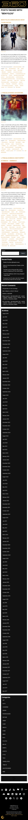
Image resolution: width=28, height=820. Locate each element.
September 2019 (6, 596)
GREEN (4, 720)
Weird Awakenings (19, 244)
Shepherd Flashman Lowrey (12, 235)
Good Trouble (21, 222)
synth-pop (4, 240)
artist (15, 70)
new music (10, 80)
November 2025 (6, 344)
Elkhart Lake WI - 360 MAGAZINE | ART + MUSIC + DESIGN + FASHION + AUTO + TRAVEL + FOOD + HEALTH (13, 297)
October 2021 (6, 510)
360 (6, 68)
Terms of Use (17, 814)
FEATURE (5, 717)
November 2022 (6, 466)
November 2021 (6, 507)
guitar (12, 144)
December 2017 (6, 667)
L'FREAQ (3, 145)
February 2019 (6, 619)
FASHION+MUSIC (7, 713)
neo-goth (18, 227)
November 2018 (6, 630)
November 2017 (6, 670)
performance (9, 230)
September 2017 (6, 677)
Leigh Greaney (13, 145)
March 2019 (5, 616)
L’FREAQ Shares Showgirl (12, 93)
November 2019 (6, 589)
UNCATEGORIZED (17, 66)
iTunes (10, 75)
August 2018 (5, 640)
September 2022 (6, 473)
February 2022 (6, 497)
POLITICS (5, 741)
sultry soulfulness (20, 239)
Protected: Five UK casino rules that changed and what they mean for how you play (13, 278)
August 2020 (5, 558)
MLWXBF (10, 293)
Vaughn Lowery (9, 150)
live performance (20, 78)
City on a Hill (12, 218)
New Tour (16, 80)
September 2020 (6, 555)
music (6, 227)
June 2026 (5, 320)
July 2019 (5, 602)
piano (3, 83)
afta (18, 68)
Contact (15, 815)
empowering (9, 220)
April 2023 (5, 449)
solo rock (21, 83)
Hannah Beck (19, 144)
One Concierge (13, 288)
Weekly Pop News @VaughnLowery (11, 262)
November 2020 (6, 548)
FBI (10, 222)
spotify (16, 85)
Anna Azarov (5, 142)
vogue (12, 244)
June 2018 (5, 647)
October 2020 (6, 551)
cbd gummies (5, 288)
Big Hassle (18, 142)
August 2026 (5, 313)
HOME (4, 730)
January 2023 (6, 459)
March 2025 (5, 371)
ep (14, 220)
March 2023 (5, 453)
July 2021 (5, 521)
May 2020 (5, 568)
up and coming (18, 242)
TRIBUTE (5, 765)
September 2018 (6, 636)
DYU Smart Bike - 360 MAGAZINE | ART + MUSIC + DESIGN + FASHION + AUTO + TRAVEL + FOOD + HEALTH (13, 303)
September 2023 (6, 432)
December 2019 (6, 585)
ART (4, 700)
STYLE (4, 754)
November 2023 (6, 425)
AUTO (4, 703)
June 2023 (5, 442)
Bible (10, 814)
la (7, 145)
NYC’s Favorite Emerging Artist (16, 228)
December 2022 (6, 463)
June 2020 (5, 565)
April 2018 (5, 653)
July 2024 (5, 398)
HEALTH (4, 727)
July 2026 (5, 317)
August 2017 (5, 681)
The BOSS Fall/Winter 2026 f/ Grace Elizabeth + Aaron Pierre (13, 274)
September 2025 (6, 351)
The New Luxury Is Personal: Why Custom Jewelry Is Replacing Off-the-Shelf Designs (13, 270)
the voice (21, 240)
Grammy (12, 73)
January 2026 (6, 337)
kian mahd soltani (10, 77)
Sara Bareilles (18, 147)
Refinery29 (22, 232)
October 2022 (6, 470)
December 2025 (6, 340)
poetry (21, 230)
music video (21, 145)
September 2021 (6, 514)
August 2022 (5, 476)
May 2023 (5, 446)
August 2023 (5, 436)
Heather (4, 293)
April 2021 (5, 531)
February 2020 (6, 579)
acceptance (20, 210)
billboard (4, 72)
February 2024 (6, 415)
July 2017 (5, 684)
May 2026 (5, 323)
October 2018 (6, 633)
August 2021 (5, 517)
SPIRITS (4, 747)
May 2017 (5, 691)
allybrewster (12, 245)
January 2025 (6, 378)
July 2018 (5, 643)
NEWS (4, 734)
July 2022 (5, 480)
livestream (9, 225)
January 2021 (6, 541)
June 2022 (5, 483)
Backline (9, 215)
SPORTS (5, 751)
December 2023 (6, 422)
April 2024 (5, 408)
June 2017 (5, 687)
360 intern (18, 87)
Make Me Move (16, 225)
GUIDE (4, 724)
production (14, 83)
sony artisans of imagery (7, 85)
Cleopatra (19, 218)
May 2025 (5, 364)
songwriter (11, 239)
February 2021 (6, 538)
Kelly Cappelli (11, 223)
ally (16, 211)
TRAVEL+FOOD (6, 761)
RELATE (4, 744)
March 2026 (5, 330)
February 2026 (6, 334)
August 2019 (5, 599)
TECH (4, 758)
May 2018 (5, 650)
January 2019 (6, 623)
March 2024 (5, 412)
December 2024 (6, 381)
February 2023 (6, 456)
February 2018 (6, 660)
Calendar (7, 814)
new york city (5, 228)
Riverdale (4, 233)
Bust (7, 218)
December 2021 (6, 504)
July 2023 (5, 439)
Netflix (24, 227)
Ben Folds (20, 70)
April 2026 (5, 327)
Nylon (3, 230)
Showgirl (4, 149)
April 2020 (5, 572)
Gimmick (7, 144)
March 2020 (5, 575)
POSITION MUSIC (9, 147)
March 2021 (5, 534)
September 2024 (6, 391)
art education (9, 70)
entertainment (5, 73)
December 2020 (6, 544)
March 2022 (5, 493)
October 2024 (6, 388)
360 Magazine (12, 68)
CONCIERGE (5, 707)
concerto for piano (17, 72)
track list (11, 242)
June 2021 (5, 524)
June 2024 (5, 402)
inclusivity (4, 223)
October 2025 (6, 347)
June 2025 (5, 361)
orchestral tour (14, 82)
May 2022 (5, 487)
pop (3, 147)
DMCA (13, 814)
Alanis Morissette (21, 140)
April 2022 (5, 490)
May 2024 (5, 405)
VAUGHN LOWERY (13, 299)
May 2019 (5, 609)
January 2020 (6, 582)
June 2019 (5, 606)
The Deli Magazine (12, 240)
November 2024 (6, 385)
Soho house (4, 239)
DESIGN (4, 710)
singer (8, 149)
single (23, 237)
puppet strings (15, 232)
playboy (16, 230)
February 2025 (6, 374)
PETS (4, 737)
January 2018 (6, 664)
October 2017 (6, 674)
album (12, 211)
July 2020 (5, 561)
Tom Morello (5, 242)
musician (4, 80)
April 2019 (5, 613)
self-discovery (19, 233)
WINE (4, 771)
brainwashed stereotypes (11, 217)
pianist (20, 82)
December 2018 (6, 626)
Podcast (8, 83)
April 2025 (5, 368)
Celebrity (9, 72)
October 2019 (6, 592)
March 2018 (5, 657)
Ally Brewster (22, 211)
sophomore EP (15, 149)
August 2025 (5, 354)
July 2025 (5, 357)
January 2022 (6, 500)
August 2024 (5, 395)
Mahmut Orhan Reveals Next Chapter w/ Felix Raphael (13, 266)
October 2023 (6, 429)
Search (3, 250)
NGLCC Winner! (14, 291)
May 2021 (5, 527)
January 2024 (6, 419)
